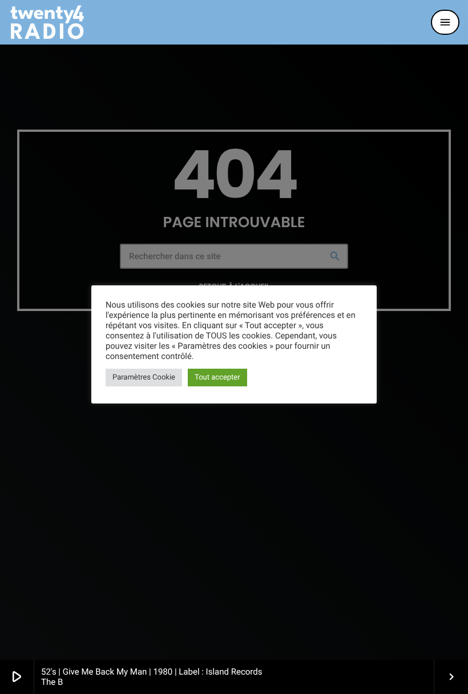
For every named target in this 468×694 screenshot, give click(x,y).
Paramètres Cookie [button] (143, 377)
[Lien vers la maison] (47, 22)
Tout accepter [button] (217, 377)
